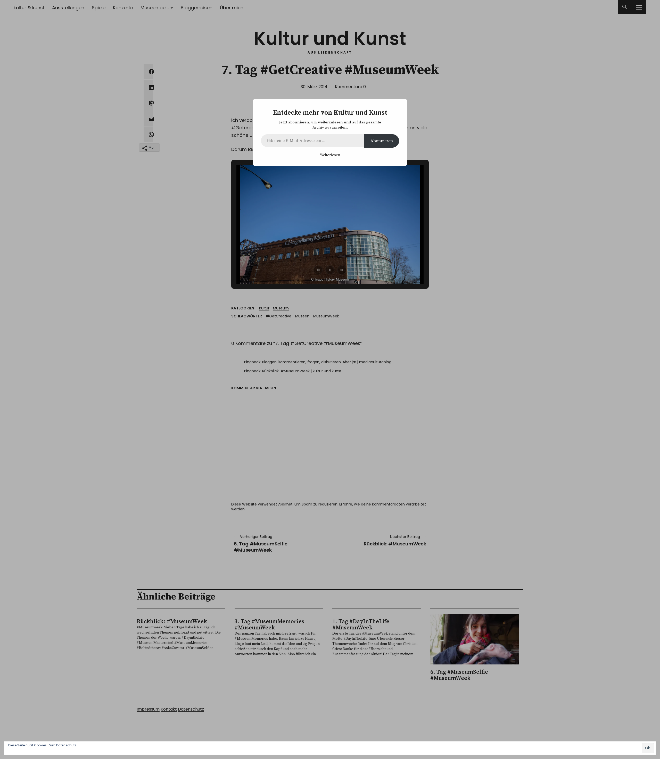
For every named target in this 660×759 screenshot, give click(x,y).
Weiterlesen (330, 155)
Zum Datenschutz (62, 745)
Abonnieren (381, 141)
